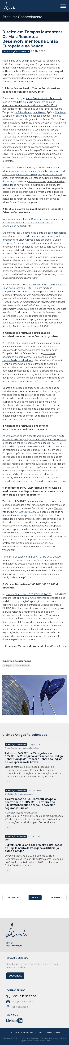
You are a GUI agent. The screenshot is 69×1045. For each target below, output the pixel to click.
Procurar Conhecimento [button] (22, 17)
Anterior (12, 897)
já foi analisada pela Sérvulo (31, 112)
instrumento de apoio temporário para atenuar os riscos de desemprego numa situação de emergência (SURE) (34, 236)
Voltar (35, 897)
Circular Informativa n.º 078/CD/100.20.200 (38, 556)
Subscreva (15, 975)
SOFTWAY (46, 1041)
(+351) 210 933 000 (23, 996)
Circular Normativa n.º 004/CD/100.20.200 (29, 594)
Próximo (57, 897)
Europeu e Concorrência (16, 665)
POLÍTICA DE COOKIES (49, 1032)
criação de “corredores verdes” (42, 381)
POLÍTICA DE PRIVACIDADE (23, 1032)
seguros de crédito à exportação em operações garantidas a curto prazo (34, 174)
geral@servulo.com (22, 1001)
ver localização (19, 1006)
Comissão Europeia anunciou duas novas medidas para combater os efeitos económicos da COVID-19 (32, 223)
